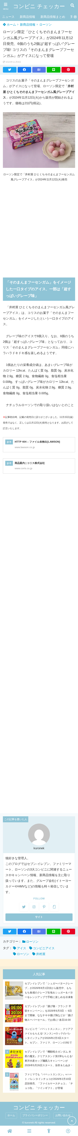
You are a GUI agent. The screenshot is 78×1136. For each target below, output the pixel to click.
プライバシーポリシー (35, 1115)
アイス (21, 948)
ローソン (45, 24)
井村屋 (40, 954)
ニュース (8, 17)
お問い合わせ (63, 1115)
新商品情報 (27, 17)
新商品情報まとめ (52, 17)
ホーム (11, 24)
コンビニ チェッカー (39, 6)
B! (39, 69)
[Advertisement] (39, 227)
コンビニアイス (44, 948)
